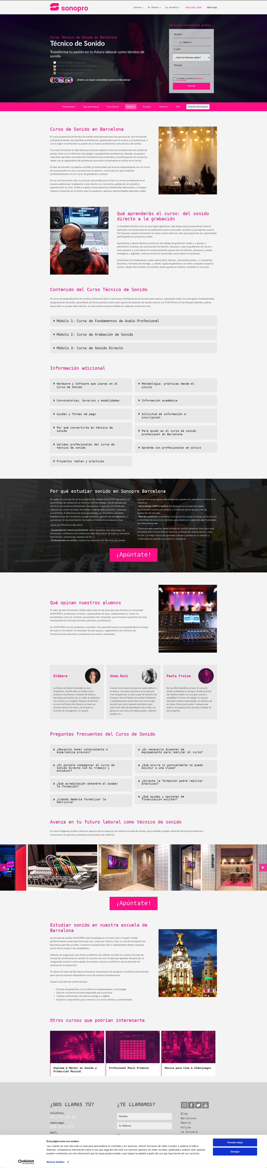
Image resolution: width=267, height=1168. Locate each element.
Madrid (186, 1122)
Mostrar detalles (55, 1162)
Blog (184, 1113)
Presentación (68, 107)
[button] (4, 867)
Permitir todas (235, 1142)
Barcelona (188, 1118)
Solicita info (194, 7)
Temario (131, 107)
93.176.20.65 (63, 1117)
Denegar (235, 1151)
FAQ (178, 107)
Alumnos (163, 107)
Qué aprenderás (91, 107)
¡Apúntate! (133, 554)
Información (113, 107)
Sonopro (147, 107)
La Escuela (189, 1131)
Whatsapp (212, 7)
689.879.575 (62, 1127)
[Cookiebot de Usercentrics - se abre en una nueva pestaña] (26, 1162)
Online (186, 1127)
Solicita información (198, 107)
